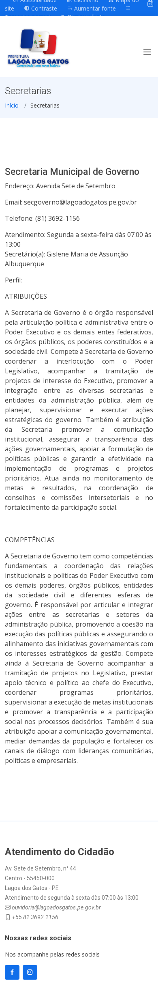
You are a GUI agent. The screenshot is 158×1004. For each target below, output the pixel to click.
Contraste (43, 8)
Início (12, 105)
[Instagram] (150, 4)
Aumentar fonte (94, 8)
